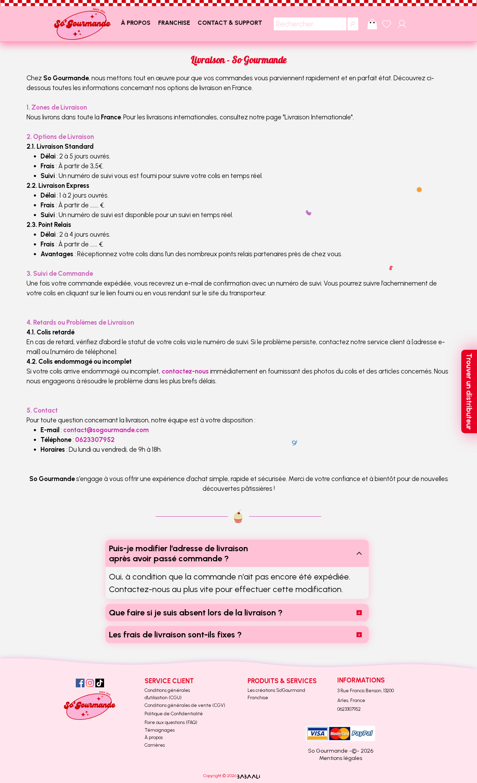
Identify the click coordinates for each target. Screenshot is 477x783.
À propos (154, 737)
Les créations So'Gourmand (276, 690)
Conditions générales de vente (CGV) (185, 705)
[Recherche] (352, 23)
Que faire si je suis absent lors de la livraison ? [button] (195, 612)
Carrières (155, 745)
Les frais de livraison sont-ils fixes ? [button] (175, 634)
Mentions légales (340, 758)
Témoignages (160, 730)
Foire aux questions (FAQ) (171, 722)
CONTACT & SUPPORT (230, 22)
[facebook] (80, 683)
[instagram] (90, 683)
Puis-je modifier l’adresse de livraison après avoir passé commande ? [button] (178, 553)
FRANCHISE (174, 22)
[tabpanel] (238, 274)
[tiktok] (99, 683)
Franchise (258, 697)
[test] (82, 24)
